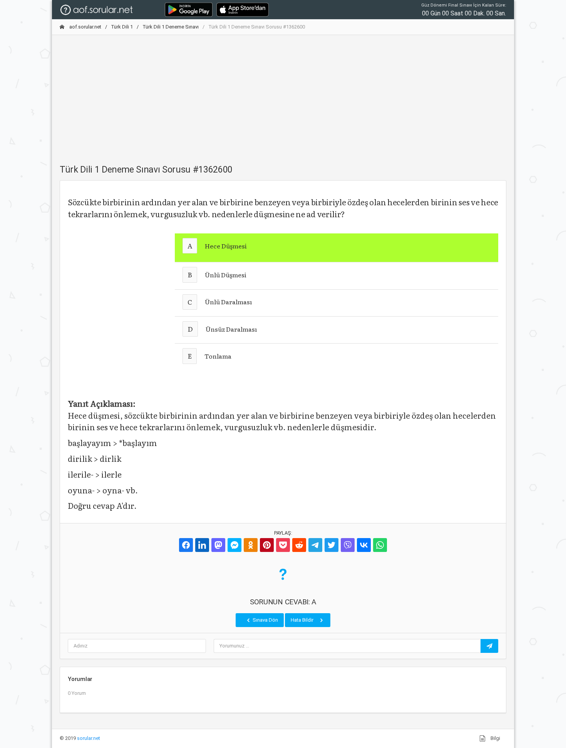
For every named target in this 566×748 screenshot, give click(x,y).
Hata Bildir (303, 620)
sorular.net (88, 738)
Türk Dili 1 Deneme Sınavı (170, 27)
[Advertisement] (283, 95)
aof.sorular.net (84, 27)
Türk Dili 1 (122, 27)
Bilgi (494, 738)
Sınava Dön (264, 620)
